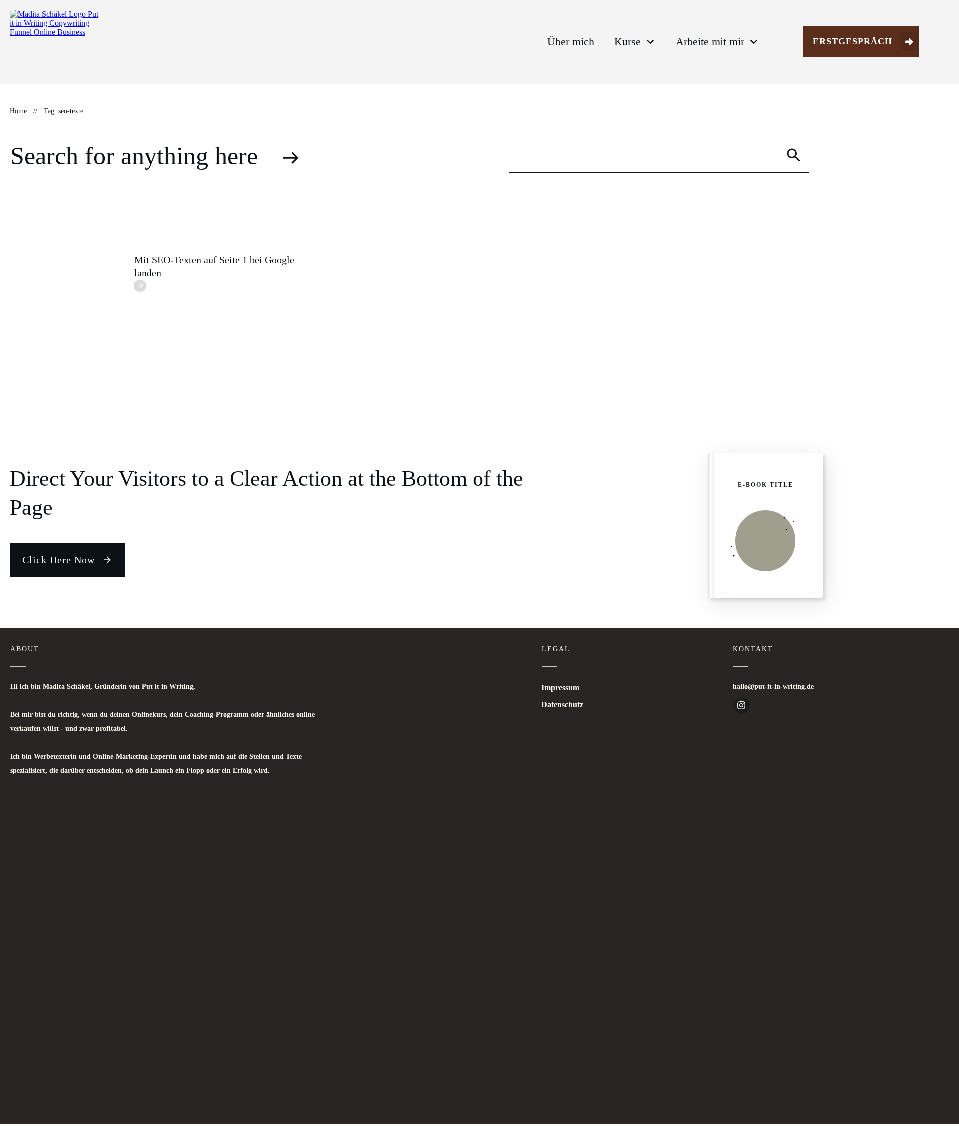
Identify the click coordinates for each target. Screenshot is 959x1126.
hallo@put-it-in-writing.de (773, 686)
